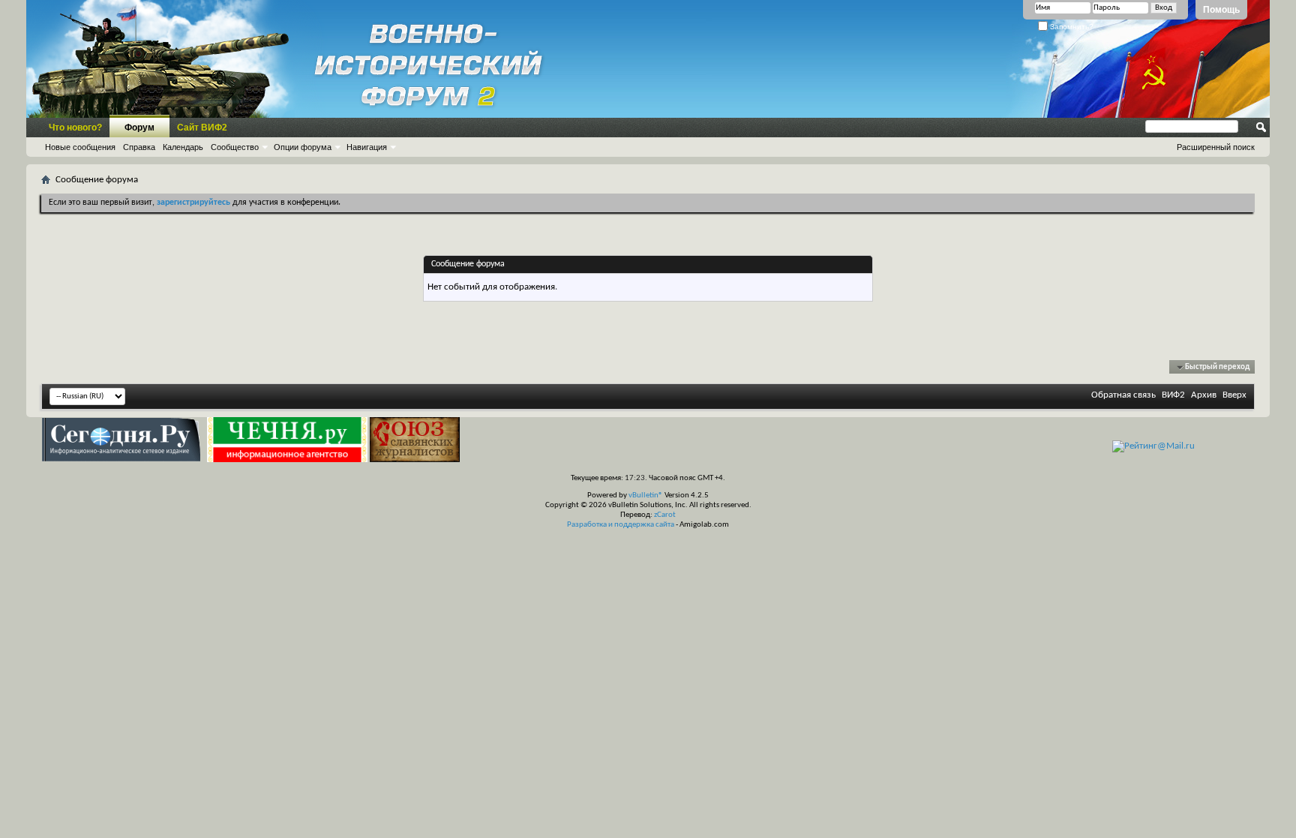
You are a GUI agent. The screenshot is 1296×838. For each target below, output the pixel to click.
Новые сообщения (80, 147)
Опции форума (303, 147)
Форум (139, 127)
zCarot (665, 515)
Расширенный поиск (1216, 147)
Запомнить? (1071, 27)
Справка (139, 147)
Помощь (1221, 10)
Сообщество (235, 147)
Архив (1203, 395)
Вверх (1234, 395)
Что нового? (75, 127)
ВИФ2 (1173, 395)
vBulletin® (645, 495)
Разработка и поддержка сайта (620, 525)
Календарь (183, 147)
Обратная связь (1123, 395)
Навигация (366, 147)
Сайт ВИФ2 (202, 127)
